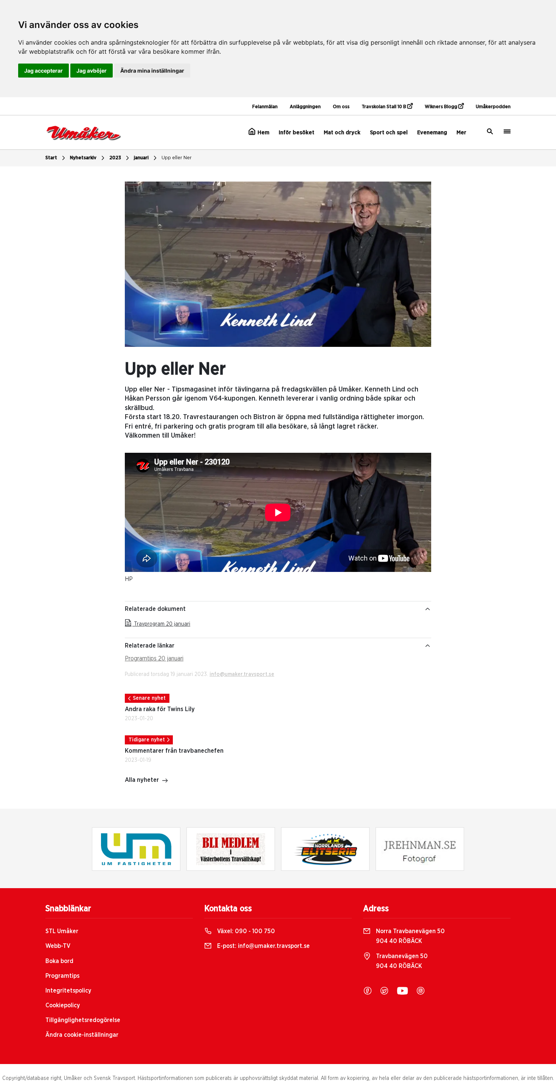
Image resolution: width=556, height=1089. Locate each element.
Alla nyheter (142, 780)
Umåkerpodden (493, 106)
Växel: (245, 931)
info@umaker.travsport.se (242, 674)
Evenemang (432, 132)
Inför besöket (296, 132)
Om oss (341, 106)
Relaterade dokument (155, 609)
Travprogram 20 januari (161, 624)
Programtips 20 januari (154, 659)
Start (51, 157)
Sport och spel (389, 132)
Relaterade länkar (149, 646)
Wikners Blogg (441, 106)
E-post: (263, 946)
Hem (262, 132)
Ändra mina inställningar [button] (152, 70)
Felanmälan (265, 106)
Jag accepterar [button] (43, 70)
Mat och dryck (342, 132)
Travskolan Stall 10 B (384, 106)
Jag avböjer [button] (91, 70)
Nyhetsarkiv (83, 157)
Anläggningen (305, 106)
